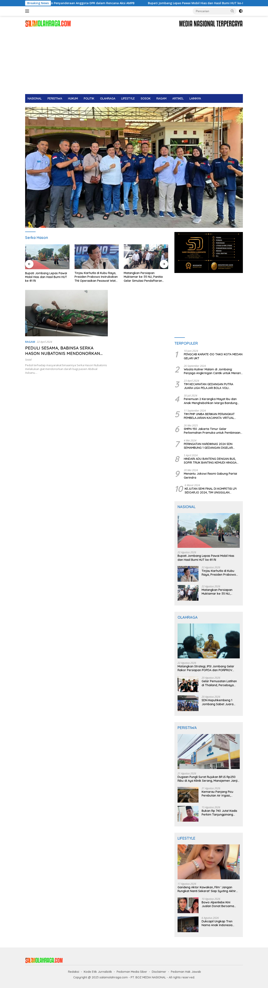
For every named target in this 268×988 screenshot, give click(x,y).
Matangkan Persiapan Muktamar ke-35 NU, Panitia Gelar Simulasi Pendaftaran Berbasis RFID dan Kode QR (94, 277)
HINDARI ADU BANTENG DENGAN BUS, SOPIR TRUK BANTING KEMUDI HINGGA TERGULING (210, 460)
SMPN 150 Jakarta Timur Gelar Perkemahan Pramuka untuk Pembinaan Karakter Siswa (212, 431)
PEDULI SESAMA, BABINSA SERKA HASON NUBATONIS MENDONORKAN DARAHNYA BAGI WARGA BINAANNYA (63, 353)
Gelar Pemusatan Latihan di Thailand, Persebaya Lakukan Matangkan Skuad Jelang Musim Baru (220, 683)
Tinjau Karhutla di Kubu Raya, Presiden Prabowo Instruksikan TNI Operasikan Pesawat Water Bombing (47, 277)
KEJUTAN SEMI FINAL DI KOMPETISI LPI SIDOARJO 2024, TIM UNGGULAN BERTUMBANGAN (211, 490)
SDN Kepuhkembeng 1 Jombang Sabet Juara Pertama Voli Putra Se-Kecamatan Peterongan (218, 702)
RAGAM (161, 98)
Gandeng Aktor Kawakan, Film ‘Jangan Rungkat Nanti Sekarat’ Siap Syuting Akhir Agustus (207, 889)
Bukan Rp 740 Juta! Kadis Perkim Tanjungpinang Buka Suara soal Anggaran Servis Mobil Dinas (221, 812)
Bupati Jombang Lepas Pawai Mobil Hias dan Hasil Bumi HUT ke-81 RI (152, 3)
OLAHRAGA (107, 98)
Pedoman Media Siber (132, 972)
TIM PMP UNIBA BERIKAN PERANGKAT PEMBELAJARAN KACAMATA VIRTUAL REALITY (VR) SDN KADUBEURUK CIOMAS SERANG (212, 416)
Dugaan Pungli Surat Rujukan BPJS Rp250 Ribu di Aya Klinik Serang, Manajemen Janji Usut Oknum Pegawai (207, 779)
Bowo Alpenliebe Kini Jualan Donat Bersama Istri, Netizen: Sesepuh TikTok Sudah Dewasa (218, 904)
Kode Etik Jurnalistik (98, 972)
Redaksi (73, 972)
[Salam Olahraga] (48, 23)
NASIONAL (35, 98)
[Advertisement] (134, 62)
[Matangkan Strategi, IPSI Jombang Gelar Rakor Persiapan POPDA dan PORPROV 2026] (146, 256)
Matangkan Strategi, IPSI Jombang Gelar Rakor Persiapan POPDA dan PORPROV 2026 (141, 277)
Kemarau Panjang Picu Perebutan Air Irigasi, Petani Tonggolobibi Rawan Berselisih (217, 793)
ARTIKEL (178, 98)
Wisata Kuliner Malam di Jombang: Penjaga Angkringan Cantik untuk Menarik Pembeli (213, 371)
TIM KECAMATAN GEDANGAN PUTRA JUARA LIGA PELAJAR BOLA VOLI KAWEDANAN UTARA (208, 386)
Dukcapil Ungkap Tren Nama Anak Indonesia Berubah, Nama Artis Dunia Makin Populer (221, 923)
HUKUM (73, 98)
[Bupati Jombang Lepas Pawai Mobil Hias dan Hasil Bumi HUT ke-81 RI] (209, 530)
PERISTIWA (55, 98)
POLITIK (89, 98)
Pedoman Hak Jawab (186, 972)
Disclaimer (159, 972)
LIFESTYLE (128, 98)
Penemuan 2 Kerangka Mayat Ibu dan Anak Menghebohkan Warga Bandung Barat (210, 401)
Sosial (28, 359)
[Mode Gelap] (241, 11)
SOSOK (146, 98)
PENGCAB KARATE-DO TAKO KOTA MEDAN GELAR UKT (213, 356)
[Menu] (28, 11)
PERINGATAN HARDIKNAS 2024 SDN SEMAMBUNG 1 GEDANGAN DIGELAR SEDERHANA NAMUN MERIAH (208, 446)
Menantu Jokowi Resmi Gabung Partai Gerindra (210, 475)
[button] (232, 11)
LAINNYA (195, 98)
